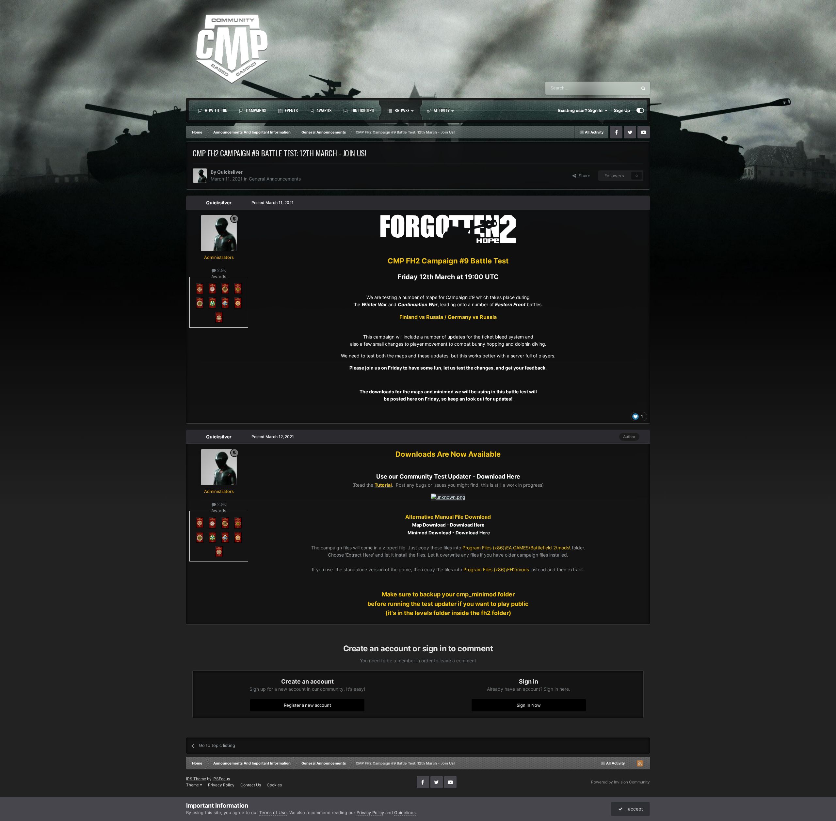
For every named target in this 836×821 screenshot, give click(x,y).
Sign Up (622, 110)
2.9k (221, 270)
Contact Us (250, 784)
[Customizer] (640, 110)
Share (583, 175)
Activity (441, 110)
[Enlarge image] (448, 228)
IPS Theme (196, 778)
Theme (193, 784)
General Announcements (275, 179)
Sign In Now (529, 704)
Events (291, 110)
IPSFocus (221, 778)
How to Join (215, 110)
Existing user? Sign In (581, 110)
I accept (633, 809)
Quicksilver (230, 172)
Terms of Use (273, 812)
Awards (323, 110)
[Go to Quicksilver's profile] (200, 175)
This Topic (618, 88)
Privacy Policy (221, 784)
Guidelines (405, 812)
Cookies (274, 784)
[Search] (643, 88)
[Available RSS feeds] (640, 763)
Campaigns (255, 110)
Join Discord (361, 110)
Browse (402, 110)
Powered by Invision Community (620, 782)
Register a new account (307, 704)
